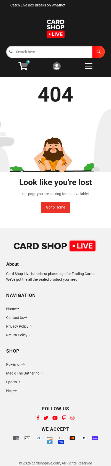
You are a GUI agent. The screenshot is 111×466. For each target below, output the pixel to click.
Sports (11, 382)
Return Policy (16, 335)
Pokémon (13, 364)
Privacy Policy (17, 326)
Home (11, 309)
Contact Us (15, 317)
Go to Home (55, 207)
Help (9, 391)
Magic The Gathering (22, 373)
